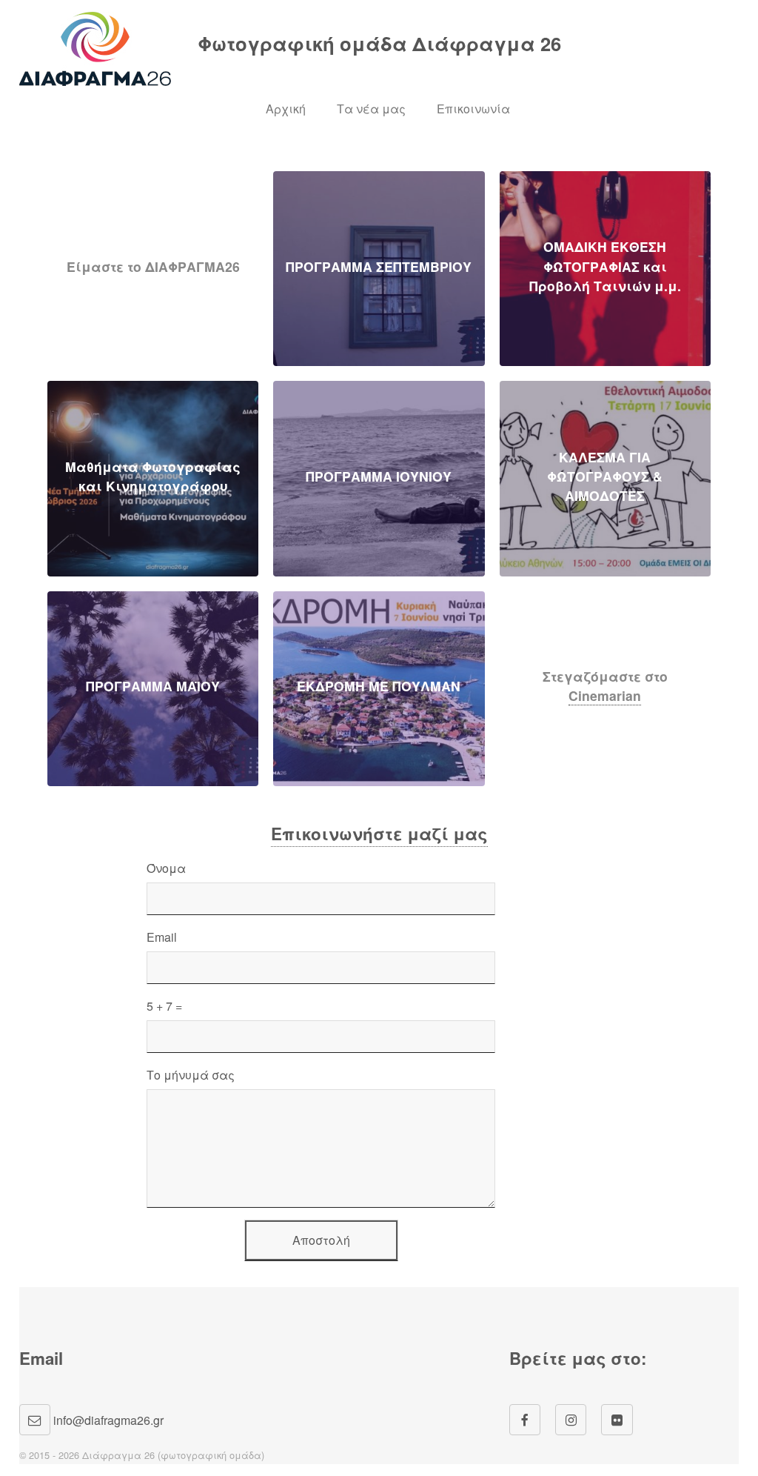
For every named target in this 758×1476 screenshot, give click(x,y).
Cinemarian (604, 695)
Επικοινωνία (473, 108)
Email (162, 936)
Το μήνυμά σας (191, 1074)
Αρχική (286, 108)
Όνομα (166, 868)
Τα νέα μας (371, 108)
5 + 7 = (164, 1005)
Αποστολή (321, 1240)
